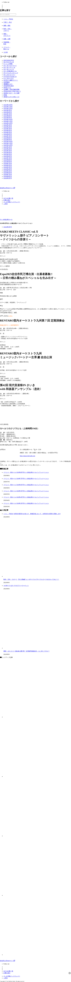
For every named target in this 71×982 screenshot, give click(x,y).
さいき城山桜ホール (6, 219)
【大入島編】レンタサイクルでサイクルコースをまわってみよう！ (38, 579)
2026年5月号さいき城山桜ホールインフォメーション (32, 491)
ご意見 (5, 204)
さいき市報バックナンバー (11, 202)
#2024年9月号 (7, 227)
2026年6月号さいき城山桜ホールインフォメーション (32, 484)
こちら (10, 316)
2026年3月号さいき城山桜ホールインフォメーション (32, 503)
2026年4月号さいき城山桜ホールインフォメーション (32, 497)
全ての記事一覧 (8, 198)
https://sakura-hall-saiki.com (27, 456)
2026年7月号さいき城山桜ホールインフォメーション (32, 478)
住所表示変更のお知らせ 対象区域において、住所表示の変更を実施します (37, 513)
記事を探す (6, 200)
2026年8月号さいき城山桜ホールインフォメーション (32, 472)
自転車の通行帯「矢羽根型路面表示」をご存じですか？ (32, 651)
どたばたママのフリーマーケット (18, 585)
